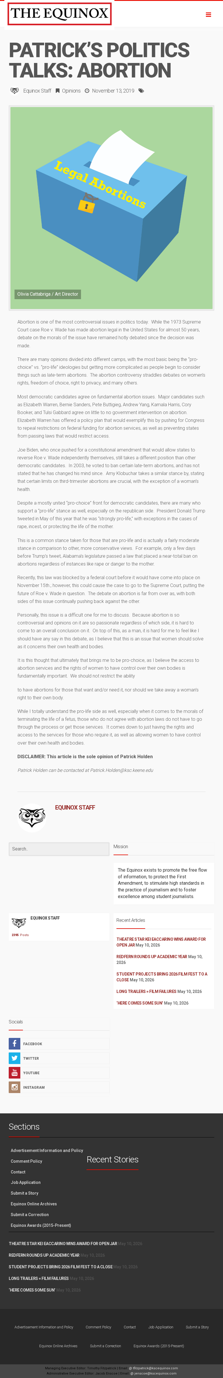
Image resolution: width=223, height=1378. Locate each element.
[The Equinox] (111, 14)
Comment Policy (26, 1161)
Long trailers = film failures (146, 991)
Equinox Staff (37, 91)
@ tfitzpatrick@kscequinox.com (153, 1368)
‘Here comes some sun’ (139, 1003)
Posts (19, 935)
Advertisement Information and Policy (47, 1150)
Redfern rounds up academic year (151, 956)
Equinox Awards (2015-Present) (41, 1225)
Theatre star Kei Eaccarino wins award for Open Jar (63, 1243)
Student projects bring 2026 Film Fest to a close (60, 1267)
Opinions (71, 91)
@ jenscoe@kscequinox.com (153, 1373)
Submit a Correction (30, 1214)
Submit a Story (24, 1193)
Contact (18, 1172)
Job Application (26, 1182)
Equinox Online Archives (34, 1204)
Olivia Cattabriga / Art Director (47, 294)
